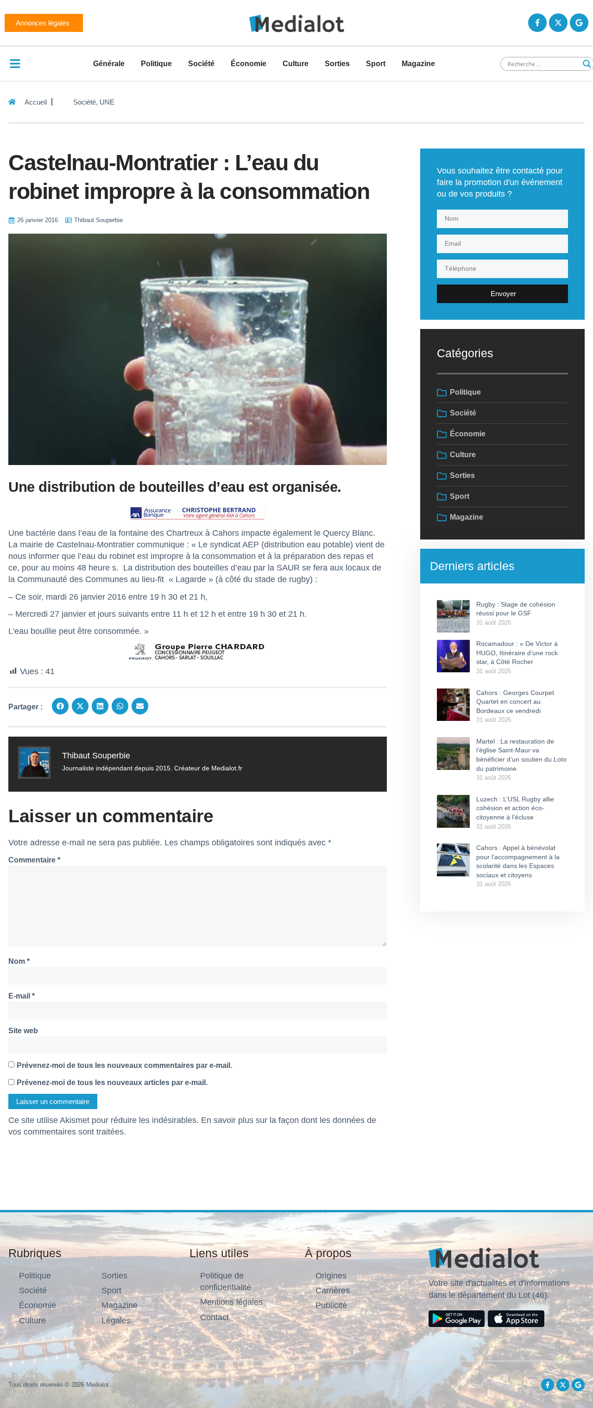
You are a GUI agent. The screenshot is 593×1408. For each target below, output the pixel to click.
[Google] (579, 22)
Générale (109, 64)
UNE (107, 102)
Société (201, 64)
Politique (156, 64)
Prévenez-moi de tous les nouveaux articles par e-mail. (112, 1082)
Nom (19, 961)
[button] (60, 706)
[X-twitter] (558, 22)
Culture (296, 64)
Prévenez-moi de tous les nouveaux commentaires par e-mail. (124, 1065)
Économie (248, 64)
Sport (375, 64)
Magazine (418, 64)
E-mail (21, 996)
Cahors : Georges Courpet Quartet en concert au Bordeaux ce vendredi (515, 701)
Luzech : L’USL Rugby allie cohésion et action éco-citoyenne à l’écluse (515, 808)
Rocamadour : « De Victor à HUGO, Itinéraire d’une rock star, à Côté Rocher (517, 652)
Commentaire (34, 860)
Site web (23, 1031)
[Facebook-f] (537, 22)
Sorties (337, 64)
